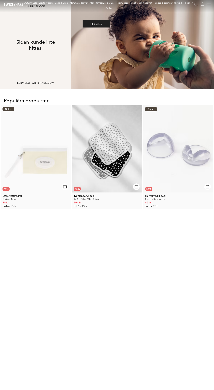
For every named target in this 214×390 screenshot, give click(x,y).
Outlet (108, 8)
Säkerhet (147, 2)
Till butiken (96, 23)
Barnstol (111, 2)
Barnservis (100, 2)
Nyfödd (178, 2)
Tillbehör (188, 2)
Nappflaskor (136, 2)
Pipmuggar (122, 2)
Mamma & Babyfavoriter (82, 2)
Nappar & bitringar (163, 2)
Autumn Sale (30, 2)
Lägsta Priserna (46, 2)
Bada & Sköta (61, 2)
